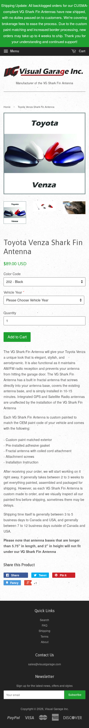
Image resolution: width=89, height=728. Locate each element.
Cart (81, 51)
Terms (44, 636)
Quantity (10, 312)
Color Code (12, 273)
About (44, 642)
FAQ (44, 625)
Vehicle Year (13, 292)
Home (7, 107)
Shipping (44, 631)
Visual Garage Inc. (57, 709)
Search (44, 620)
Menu (14, 51)
